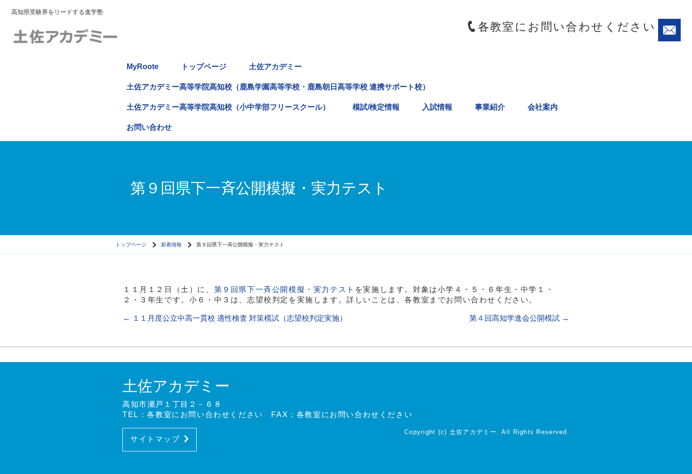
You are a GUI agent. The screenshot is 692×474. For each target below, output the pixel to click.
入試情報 (437, 107)
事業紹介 (490, 107)
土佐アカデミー (275, 67)
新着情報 (171, 244)
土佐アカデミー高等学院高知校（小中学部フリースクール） (228, 107)
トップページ (203, 67)
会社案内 (543, 107)
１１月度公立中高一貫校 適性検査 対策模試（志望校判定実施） (235, 318)
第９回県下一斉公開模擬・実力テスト (284, 289)
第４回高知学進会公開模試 (519, 318)
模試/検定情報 (376, 107)
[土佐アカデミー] (91, 36)
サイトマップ (155, 439)
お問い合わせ (149, 127)
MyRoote (143, 67)
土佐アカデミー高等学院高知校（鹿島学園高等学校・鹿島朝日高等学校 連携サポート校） (278, 87)
